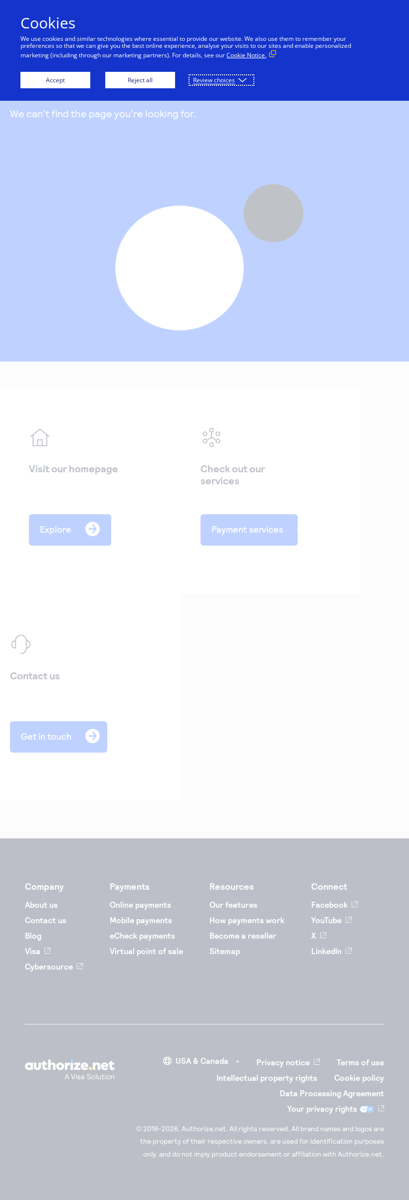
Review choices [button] (214, 80)
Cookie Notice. (246, 55)
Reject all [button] (140, 80)
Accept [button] (55, 80)
